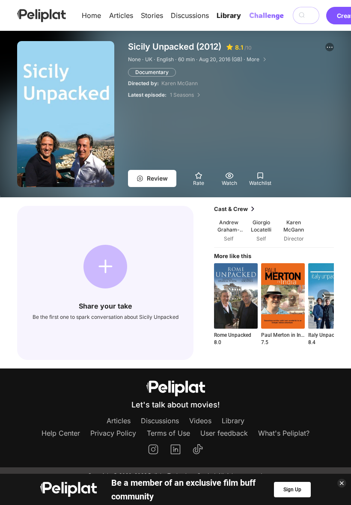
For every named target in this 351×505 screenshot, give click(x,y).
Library (229, 15)
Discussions (190, 15)
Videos (200, 420)
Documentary (152, 72)
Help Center (61, 433)
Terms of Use (168, 433)
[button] (329, 47)
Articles (121, 15)
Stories (152, 15)
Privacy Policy (113, 433)
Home (91, 15)
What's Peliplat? (283, 433)
